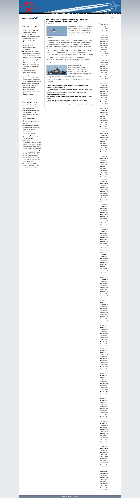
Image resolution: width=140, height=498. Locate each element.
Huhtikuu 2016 (103, 285)
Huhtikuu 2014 (103, 335)
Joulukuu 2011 (103, 394)
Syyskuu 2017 (103, 250)
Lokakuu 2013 (103, 348)
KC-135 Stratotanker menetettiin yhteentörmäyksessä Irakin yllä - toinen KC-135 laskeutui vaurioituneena (31, 128)
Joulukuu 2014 (103, 319)
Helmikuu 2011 (104, 415)
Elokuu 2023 (103, 102)
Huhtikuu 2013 (103, 360)
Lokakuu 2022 (103, 122)
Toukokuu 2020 (104, 183)
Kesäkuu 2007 (103, 467)
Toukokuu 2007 (104, 469)
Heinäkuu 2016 (104, 279)
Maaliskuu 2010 (104, 429)
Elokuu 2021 (103, 152)
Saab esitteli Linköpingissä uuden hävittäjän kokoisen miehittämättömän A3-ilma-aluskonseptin (31, 46)
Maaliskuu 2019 (104, 212)
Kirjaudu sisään (73, 105)
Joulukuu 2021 (103, 143)
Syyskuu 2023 (103, 100)
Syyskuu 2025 (103, 49)
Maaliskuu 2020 (104, 187)
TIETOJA (85, 13)
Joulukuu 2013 (103, 344)
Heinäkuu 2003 (104, 490)
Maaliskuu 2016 (104, 287)
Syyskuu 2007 (103, 465)
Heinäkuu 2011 (104, 404)
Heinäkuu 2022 (104, 129)
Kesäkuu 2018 (103, 231)
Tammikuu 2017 (104, 266)
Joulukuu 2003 (103, 481)
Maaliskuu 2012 (104, 387)
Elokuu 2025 (103, 52)
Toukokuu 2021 (104, 158)
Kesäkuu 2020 (103, 181)
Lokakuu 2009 (103, 440)
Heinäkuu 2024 (104, 79)
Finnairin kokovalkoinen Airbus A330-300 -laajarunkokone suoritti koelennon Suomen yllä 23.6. (31, 165)
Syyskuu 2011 (103, 400)
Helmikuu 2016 (104, 289)
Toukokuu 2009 (104, 448)
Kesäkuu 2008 (103, 458)
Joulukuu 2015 (103, 294)
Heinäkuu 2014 (104, 329)
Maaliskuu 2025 (104, 62)
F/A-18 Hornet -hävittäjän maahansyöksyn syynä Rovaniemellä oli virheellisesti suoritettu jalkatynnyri (30, 135)
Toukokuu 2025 (104, 58)
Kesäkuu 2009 (103, 446)
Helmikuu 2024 (104, 89)
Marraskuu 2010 (104, 421)
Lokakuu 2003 (103, 485)
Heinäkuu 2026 (104, 29)
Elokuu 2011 (103, 402)
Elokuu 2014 (103, 327)
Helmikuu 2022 (104, 139)
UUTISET (62, 13)
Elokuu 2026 (103, 26)
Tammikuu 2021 (104, 166)
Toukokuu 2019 (104, 208)
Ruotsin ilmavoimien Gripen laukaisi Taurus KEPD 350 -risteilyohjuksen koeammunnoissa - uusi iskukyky (32, 58)
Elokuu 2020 (103, 177)
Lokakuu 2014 (103, 323)
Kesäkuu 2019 (103, 206)
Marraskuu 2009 (104, 437)
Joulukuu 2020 (103, 168)
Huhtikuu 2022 (103, 135)
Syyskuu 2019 (103, 200)
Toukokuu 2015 (104, 308)
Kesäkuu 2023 (103, 106)
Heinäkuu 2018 (104, 229)
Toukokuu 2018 (104, 233)
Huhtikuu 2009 (103, 450)
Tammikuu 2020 (104, 191)
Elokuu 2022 (103, 127)
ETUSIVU (55, 13)
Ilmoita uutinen (26, 97)
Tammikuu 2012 (104, 392)
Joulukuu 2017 (103, 243)
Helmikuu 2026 (104, 39)
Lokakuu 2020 (103, 173)
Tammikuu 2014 (104, 342)
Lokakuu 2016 (103, 273)
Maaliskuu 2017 (104, 262)
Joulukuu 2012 (103, 369)
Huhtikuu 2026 (103, 35)
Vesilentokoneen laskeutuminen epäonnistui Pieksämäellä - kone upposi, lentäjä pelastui (31, 85)
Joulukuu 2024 (103, 68)
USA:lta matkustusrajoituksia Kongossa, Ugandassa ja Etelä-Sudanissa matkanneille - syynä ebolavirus (31, 65)
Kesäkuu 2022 (103, 131)
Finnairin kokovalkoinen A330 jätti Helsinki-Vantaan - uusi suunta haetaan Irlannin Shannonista (31, 153)
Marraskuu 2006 (104, 473)
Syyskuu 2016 (103, 275)
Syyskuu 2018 (103, 225)
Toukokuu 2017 (104, 258)
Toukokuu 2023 (104, 108)
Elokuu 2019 (103, 202)
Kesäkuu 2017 (103, 256)
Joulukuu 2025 (103, 43)
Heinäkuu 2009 (104, 444)
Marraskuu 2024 (104, 70)
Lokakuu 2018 (103, 223)
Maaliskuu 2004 (104, 477)
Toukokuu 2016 (104, 283)
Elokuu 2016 (103, 277)
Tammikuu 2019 (104, 216)
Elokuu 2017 (103, 252)
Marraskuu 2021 (104, 145)
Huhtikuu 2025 (103, 60)
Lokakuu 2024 (103, 72)
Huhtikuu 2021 (103, 160)
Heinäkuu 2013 (104, 354)
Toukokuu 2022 (104, 133)
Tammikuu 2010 (104, 433)
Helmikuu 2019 (104, 214)
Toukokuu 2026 (104, 33)
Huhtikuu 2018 (103, 235)
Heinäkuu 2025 (104, 54)
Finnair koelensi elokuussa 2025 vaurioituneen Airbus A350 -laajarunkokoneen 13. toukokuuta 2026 (31, 113)
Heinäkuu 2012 (104, 379)
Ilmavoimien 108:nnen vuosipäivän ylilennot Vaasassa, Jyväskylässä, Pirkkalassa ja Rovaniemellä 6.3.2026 (67, 101)
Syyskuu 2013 (103, 350)
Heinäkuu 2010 (104, 425)
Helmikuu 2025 (104, 64)
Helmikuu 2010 (104, 431)
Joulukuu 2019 (103, 193)
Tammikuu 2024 (104, 91)
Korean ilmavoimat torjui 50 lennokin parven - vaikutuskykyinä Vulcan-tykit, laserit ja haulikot (32, 106)
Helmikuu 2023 (104, 114)
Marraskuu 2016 (104, 271)
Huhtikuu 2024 (103, 85)
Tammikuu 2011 (104, 417)
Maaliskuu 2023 (104, 112)
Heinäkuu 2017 (104, 254)
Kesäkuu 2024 (103, 81)
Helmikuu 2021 (104, 164)
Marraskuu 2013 (104, 346)
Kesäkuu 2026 (103, 31)
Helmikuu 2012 (104, 389)
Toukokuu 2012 (104, 383)
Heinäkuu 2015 (104, 304)
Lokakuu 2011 (103, 398)
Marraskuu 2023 (104, 95)
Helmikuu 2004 (104, 479)
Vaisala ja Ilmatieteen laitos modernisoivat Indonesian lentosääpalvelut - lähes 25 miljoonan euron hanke (32, 73)
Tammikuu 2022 (104, 141)
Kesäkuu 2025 (103, 56)
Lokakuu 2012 (103, 373)
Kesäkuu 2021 (103, 156)
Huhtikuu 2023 (103, 110)
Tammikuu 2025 (104, 66)
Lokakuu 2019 (103, 198)
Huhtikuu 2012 (103, 385)
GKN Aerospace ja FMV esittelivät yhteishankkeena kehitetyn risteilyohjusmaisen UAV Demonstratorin (31, 39)
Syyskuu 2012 (103, 375)
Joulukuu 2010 (103, 419)
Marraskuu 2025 (104, 45)
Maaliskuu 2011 (104, 412)
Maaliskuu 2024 (104, 87)
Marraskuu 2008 (104, 452)
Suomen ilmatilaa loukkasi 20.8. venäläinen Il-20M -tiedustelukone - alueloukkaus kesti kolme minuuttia (32, 79)
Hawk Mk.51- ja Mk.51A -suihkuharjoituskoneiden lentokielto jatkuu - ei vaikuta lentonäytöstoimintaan (32, 91)
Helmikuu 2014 (104, 339)
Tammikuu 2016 (104, 291)
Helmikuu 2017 (104, 264)
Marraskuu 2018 (104, 221)
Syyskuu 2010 (103, 423)
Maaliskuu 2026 (104, 37)
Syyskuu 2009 (103, 442)
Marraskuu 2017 (104, 246)
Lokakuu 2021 (103, 147)
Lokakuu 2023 (103, 97)
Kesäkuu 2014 (103, 331)
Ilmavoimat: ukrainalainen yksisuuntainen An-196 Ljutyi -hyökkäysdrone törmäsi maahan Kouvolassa (31, 120)
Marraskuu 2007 (104, 462)
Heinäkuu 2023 (104, 104)
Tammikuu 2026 (104, 41)
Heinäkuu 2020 (104, 179)
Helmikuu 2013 (104, 364)
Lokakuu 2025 (103, 47)
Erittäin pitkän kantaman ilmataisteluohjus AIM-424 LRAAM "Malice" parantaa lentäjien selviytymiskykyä (31, 31)
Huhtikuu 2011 (103, 410)
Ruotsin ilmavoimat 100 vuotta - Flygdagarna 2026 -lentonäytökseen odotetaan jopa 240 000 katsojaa (32, 53)
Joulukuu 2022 (103, 118)
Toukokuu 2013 (104, 358)
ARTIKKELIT (70, 13)
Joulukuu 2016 (103, 268)
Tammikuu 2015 (104, 316)
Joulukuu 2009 (103, 435)
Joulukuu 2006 (103, 471)
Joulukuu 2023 (103, 93)
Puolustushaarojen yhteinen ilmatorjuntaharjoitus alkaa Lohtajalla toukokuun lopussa (68, 20)
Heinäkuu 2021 (104, 154)
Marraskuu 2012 (104, 371)
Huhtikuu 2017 (103, 260)
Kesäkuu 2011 (103, 406)
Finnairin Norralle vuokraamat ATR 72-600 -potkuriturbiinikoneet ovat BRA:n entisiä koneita (31, 159)
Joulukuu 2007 (103, 460)
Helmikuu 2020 (104, 189)
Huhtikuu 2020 (103, 185)
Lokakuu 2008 (103, 454)
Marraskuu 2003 (104, 483)
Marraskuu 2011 (104, 396)
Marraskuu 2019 (104, 195)
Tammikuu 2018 (104, 241)
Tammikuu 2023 (104, 116)
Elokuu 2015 (103, 302)
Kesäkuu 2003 (103, 492)
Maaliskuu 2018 (104, 237)
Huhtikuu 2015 (103, 310)
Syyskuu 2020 (103, 175)
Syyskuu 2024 (103, 74)
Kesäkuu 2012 (103, 381)
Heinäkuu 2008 (104, 456)
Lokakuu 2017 (103, 248)
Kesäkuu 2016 (103, 281)
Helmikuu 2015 (104, 314)
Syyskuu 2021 (103, 150)
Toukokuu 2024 (104, 83)
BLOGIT (78, 13)
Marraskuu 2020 (104, 170)
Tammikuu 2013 (104, 367)
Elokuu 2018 (103, 227)
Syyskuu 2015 (103, 300)
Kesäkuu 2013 (103, 356)
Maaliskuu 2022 (104, 137)
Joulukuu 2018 (103, 218)
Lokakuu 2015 (103, 298)
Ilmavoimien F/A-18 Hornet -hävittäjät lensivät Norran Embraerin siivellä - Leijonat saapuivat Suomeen (32, 142)
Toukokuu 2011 (104, 408)
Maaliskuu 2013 (104, 362)
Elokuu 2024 (103, 77)
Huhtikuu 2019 (103, 210)
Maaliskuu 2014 (104, 337)
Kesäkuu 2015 (103, 306)
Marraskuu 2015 (104, 296)
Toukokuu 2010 (104, 427)
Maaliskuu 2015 (104, 312)
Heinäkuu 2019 (104, 204)
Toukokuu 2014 (104, 333)
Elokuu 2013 (103, 352)
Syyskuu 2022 (103, 125)
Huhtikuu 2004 (103, 475)
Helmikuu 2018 (104, 239)
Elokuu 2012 (103, 377)
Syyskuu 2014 (103, 325)
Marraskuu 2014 (104, 321)
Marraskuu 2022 (104, 120)
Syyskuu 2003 (103, 488)
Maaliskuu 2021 (104, 162)
